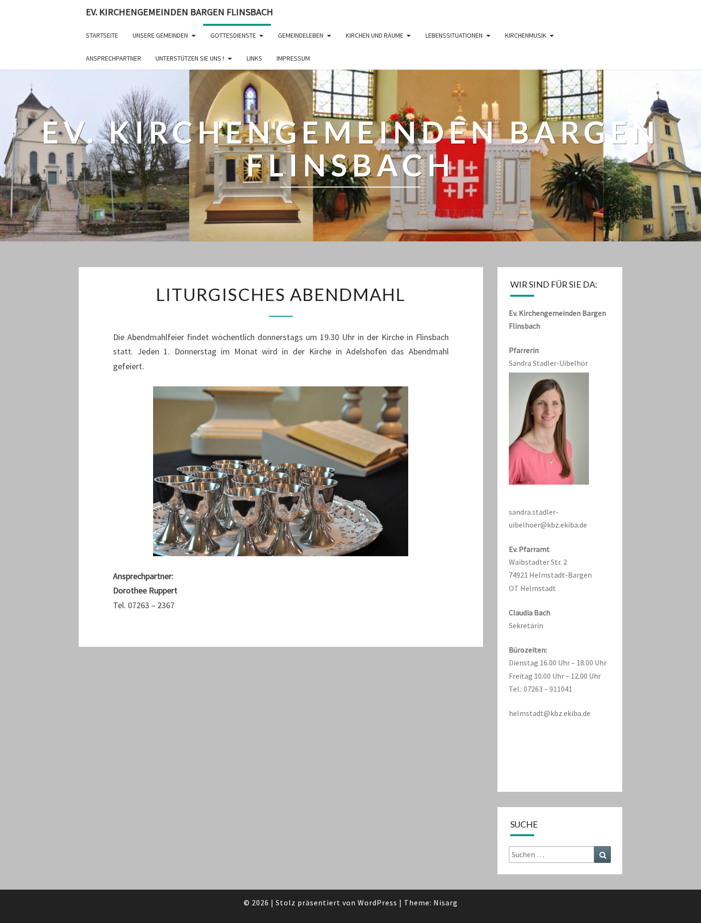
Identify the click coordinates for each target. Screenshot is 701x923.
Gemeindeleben (300, 35)
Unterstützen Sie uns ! (189, 58)
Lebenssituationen (454, 35)
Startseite (102, 35)
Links (254, 58)
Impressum (293, 58)
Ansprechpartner (113, 58)
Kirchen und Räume (374, 35)
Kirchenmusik (525, 35)
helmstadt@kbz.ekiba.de (549, 713)
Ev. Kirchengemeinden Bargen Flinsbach (179, 12)
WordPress (377, 902)
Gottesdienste (233, 35)
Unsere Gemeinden (160, 35)
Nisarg (445, 902)
